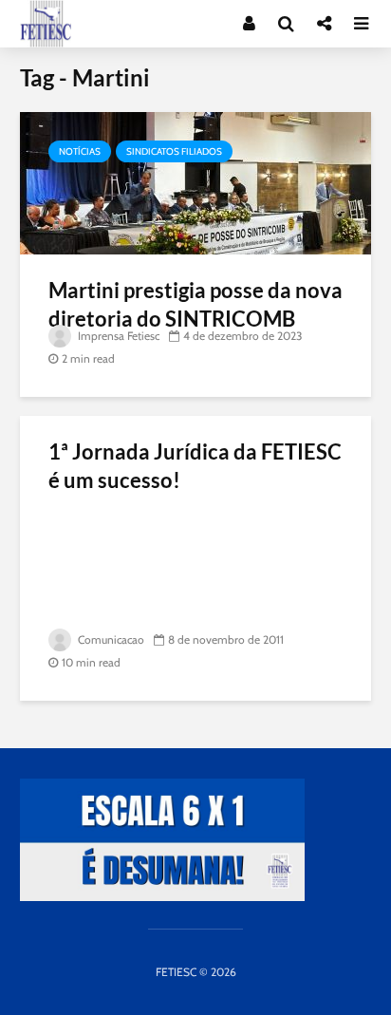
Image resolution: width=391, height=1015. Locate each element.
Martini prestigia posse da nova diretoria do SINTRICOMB (195, 304)
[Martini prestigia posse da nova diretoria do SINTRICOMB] (195, 182)
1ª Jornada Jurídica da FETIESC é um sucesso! (195, 466)
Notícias (80, 151)
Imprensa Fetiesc (117, 336)
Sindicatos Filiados (174, 151)
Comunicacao (109, 639)
